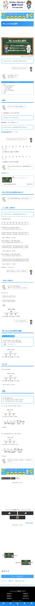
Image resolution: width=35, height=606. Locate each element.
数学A (13, 478)
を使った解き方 (8, 87)
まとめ (5, 91)
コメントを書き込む (17, 576)
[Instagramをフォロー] (17, 517)
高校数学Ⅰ (9, 593)
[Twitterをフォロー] (25, 513)
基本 (18, 478)
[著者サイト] (9, 513)
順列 (4, 84)
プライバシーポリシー (17, 600)
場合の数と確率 (6, 478)
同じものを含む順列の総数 (9, 90)
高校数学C (9, 598)
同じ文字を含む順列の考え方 (9, 85)
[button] (31, 318)
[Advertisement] (17, 31)
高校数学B (25, 596)
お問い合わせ (25, 598)
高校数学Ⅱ (9, 596)
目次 (16, 82)
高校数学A (25, 593)
